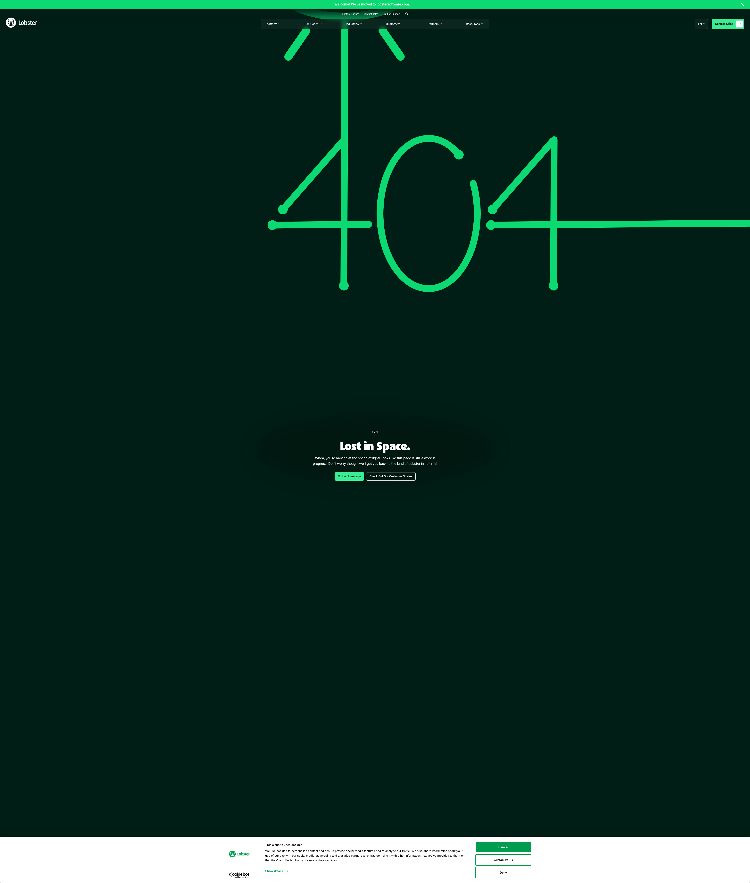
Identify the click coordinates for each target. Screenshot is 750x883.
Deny (503, 872)
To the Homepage (349, 476)
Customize (501, 860)
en (700, 24)
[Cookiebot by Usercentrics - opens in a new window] (239, 875)
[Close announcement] (742, 4)
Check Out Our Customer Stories (391, 476)
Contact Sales (724, 24)
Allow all (503, 847)
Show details (274, 871)
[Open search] (406, 14)
